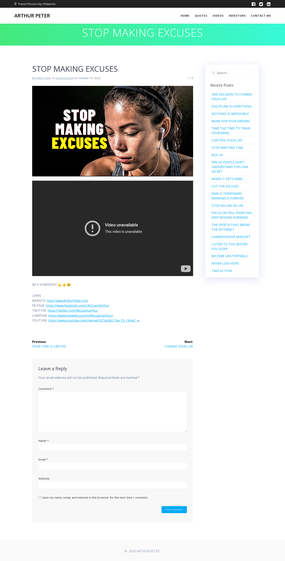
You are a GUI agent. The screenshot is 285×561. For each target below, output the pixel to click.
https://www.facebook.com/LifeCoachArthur (77, 305)
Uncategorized (64, 78)
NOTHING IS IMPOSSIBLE (230, 114)
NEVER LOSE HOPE (225, 263)
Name (43, 441)
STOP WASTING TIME (227, 148)
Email (43, 459)
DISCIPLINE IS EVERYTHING (232, 106)
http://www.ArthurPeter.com (67, 301)
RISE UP (217, 155)
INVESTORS (237, 15)
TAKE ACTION (222, 271)
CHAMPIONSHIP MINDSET (231, 237)
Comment (46, 389)
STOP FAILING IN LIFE (227, 206)
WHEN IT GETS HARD (227, 179)
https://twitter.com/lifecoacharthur (73, 310)
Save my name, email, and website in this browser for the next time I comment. (95, 497)
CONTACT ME (261, 15)
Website (44, 478)
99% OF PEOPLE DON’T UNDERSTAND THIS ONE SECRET (230, 167)
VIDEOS (218, 15)
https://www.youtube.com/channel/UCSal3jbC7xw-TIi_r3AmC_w (93, 320)
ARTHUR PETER (32, 15)
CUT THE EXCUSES (225, 186)
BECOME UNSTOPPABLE (230, 256)
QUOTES (201, 15)
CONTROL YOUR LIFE (227, 140)
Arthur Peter (43, 78)
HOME (185, 15)
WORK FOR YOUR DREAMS (231, 121)
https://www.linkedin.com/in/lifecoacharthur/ (80, 315)
